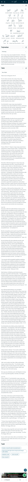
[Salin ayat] (26, 5)
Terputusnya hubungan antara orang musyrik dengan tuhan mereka (13, 451)
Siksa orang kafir (5, 457)
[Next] (26, 480)
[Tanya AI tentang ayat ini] (25, 470)
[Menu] (2, 2)
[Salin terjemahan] (26, 47)
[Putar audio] (26, 9)
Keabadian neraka (5, 454)
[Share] (23, 2)
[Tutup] (26, 474)
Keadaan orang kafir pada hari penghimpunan (11, 447)
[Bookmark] (4, 2)
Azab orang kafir (15, 454)
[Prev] (2, 480)
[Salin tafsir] (26, 68)
